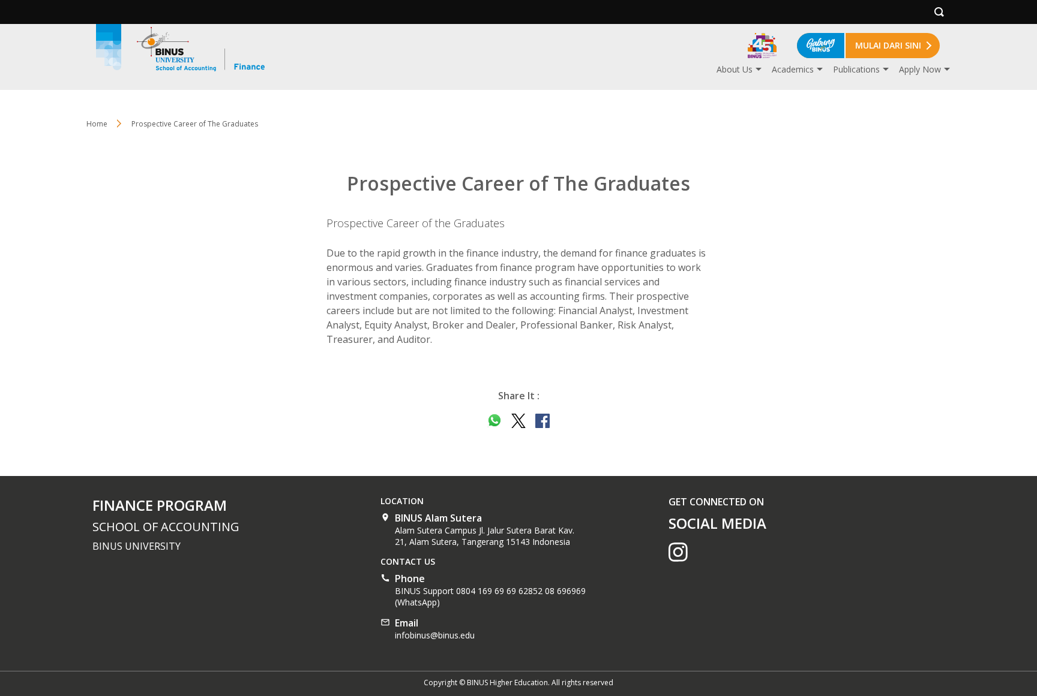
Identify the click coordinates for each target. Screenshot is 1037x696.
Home (96, 124)
